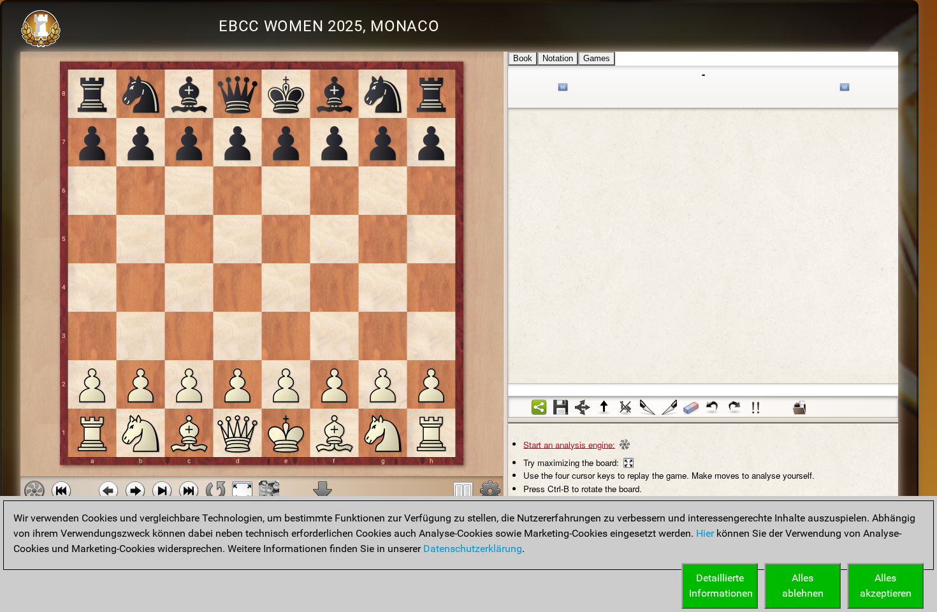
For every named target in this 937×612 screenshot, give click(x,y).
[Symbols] (756, 407)
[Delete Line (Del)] (626, 407)
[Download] (322, 491)
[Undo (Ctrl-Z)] (712, 407)
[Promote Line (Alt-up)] (604, 407)
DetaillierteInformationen (721, 585)
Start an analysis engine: (569, 444)
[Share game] (539, 407)
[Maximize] (242, 491)
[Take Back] (108, 491)
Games (596, 58)
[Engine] (34, 491)
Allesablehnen (803, 585)
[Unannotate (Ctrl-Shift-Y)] (691, 407)
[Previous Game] (61, 491)
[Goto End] (162, 491)
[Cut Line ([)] (647, 407)
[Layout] (463, 491)
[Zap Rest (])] (669, 407)
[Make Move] (135, 491)
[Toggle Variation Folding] (582, 407)
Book (522, 58)
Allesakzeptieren (886, 585)
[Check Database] (799, 407)
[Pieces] (490, 491)
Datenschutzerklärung (472, 549)
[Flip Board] (215, 491)
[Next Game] (188, 491)
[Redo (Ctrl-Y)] (734, 407)
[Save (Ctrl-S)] (561, 407)
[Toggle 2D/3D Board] (269, 491)
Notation (557, 58)
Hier (705, 533)
